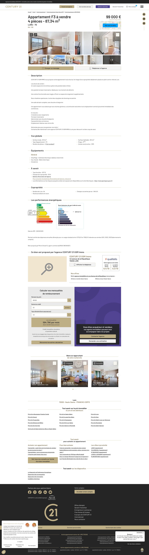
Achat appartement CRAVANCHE (107, 543)
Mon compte (132, 6)
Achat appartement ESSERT (42, 541)
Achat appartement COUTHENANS (74, 538)
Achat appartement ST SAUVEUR (74, 537)
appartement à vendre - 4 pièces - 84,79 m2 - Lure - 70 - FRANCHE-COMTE (74, 550)
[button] (31, 34)
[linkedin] (45, 492)
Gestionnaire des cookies (113, 527)
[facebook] (29, 492)
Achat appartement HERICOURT (42, 540)
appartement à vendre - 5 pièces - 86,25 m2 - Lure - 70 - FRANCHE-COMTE (42, 550)
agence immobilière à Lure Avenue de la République (90, 276)
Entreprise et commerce (82, 510)
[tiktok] (40, 492)
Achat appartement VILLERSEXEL (42, 537)
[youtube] (50, 492)
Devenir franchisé (118, 6)
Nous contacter (79, 519)
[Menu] (141, 6)
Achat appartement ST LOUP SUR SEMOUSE (106, 540)
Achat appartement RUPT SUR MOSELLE (74, 540)
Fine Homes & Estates (82, 512)
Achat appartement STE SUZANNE (74, 541)
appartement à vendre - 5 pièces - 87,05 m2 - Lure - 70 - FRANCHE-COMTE (42, 551)
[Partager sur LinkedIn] (144, 23)
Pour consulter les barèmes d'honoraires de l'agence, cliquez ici (52, 179)
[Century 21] (14, 7)
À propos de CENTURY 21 (82, 515)
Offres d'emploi (79, 505)
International (78, 517)
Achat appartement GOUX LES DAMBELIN (42, 543)
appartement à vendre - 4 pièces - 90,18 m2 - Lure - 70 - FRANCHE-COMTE (106, 550)
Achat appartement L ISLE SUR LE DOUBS (107, 538)
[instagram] (35, 492)
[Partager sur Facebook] (144, 14)
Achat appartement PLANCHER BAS (42, 538)
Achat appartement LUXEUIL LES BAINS (106, 537)
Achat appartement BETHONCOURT (74, 543)
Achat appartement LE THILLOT (107, 541)
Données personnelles (74, 527)
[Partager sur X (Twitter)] (144, 18)
